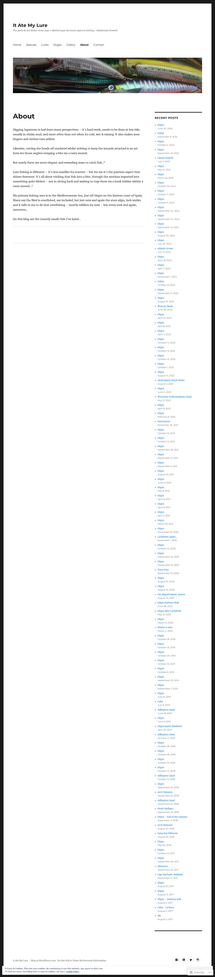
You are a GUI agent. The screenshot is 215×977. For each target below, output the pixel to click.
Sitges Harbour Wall (168, 602)
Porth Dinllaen (165, 808)
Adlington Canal (166, 709)
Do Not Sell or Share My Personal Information (81, 960)
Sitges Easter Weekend (170, 726)
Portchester (164, 421)
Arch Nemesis (165, 792)
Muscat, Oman (165, 306)
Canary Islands (165, 158)
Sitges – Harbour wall (169, 899)
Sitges (57, 44)
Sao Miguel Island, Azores (171, 594)
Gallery (70, 44)
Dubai (161, 133)
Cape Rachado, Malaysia (170, 874)
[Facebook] (177, 960)
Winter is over (165, 627)
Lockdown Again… (167, 536)
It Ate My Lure (30, 25)
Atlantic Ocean (165, 248)
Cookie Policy (72, 971)
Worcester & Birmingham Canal (174, 396)
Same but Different (168, 833)
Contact (98, 44)
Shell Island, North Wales (171, 380)
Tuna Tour (163, 569)
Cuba (160, 701)
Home (17, 44)
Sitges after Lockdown (169, 611)
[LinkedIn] (184, 960)
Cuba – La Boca (166, 907)
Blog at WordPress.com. (43, 960)
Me (159, 915)
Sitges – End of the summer (172, 816)
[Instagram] (198, 960)
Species (31, 44)
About (84, 44)
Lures (45, 44)
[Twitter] (191, 960)
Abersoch (163, 866)
